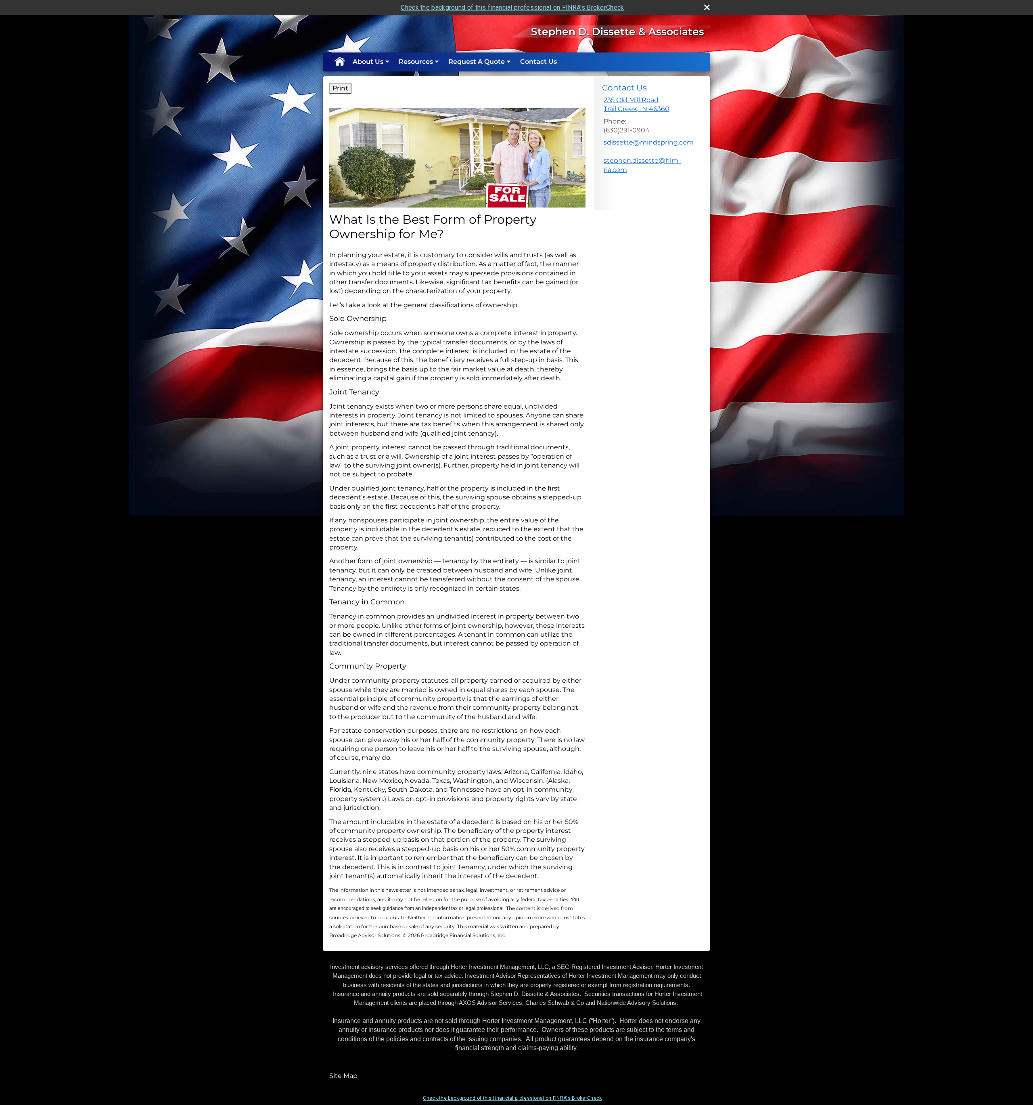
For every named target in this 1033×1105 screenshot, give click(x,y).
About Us (368, 61)
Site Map (343, 1076)
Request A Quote (476, 61)
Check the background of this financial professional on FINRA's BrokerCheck (512, 7)
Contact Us (538, 61)
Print (340, 88)
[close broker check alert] (707, 7)
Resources (416, 61)
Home (339, 61)
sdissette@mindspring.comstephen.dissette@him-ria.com (649, 155)
